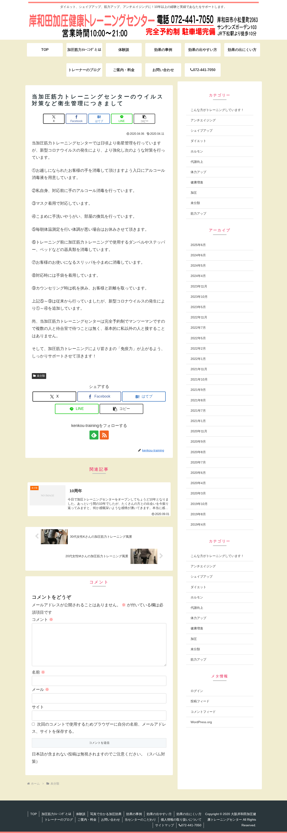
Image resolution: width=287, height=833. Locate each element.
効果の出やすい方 (159, 814)
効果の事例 (134, 814)
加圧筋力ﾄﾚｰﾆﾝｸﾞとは (56, 814)
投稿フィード (200, 701)
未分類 (41, 375)
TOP (33, 814)
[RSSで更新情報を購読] (104, 435)
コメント (42, 619)
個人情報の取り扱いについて (181, 819)
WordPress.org (201, 722)
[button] (144, 119)
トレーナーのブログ (59, 819)
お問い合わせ (110, 819)
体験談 (80, 814)
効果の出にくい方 (189, 814)
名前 (38, 672)
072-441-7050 (191, 825)
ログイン (197, 691)
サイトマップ (164, 825)
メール (40, 689)
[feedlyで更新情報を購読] (93, 435)
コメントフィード (203, 711)
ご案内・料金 (87, 819)
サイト (38, 707)
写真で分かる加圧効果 (106, 814)
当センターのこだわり (140, 819)
